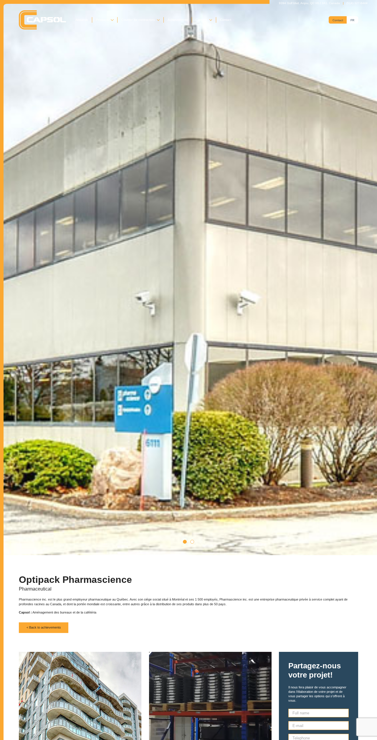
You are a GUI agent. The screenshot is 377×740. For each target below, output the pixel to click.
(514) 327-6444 (357, 3)
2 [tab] (192, 542)
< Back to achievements (44, 627)
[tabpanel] (188, 277)
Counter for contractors (138, 20)
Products (102, 20)
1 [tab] (185, 542)
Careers (201, 20)
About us (81, 20)
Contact (225, 20)
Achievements (178, 20)
